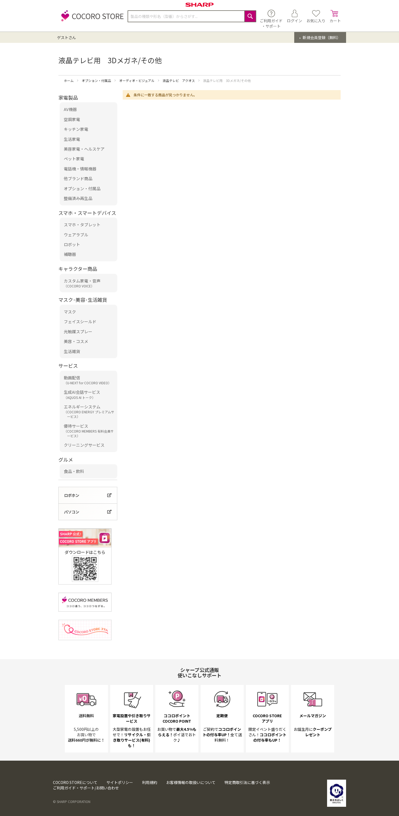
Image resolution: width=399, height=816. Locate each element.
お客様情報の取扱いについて (191, 782)
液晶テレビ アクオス (179, 80)
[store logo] (90, 19)
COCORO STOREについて (75, 782)
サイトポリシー (119, 782)
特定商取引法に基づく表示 (247, 782)
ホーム (69, 80)
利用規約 (149, 782)
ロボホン (71, 495)
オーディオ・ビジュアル (137, 80)
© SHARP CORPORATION (71, 801)
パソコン (71, 512)
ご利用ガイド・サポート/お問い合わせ (86, 787)
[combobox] (192, 16)
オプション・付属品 (97, 80)
